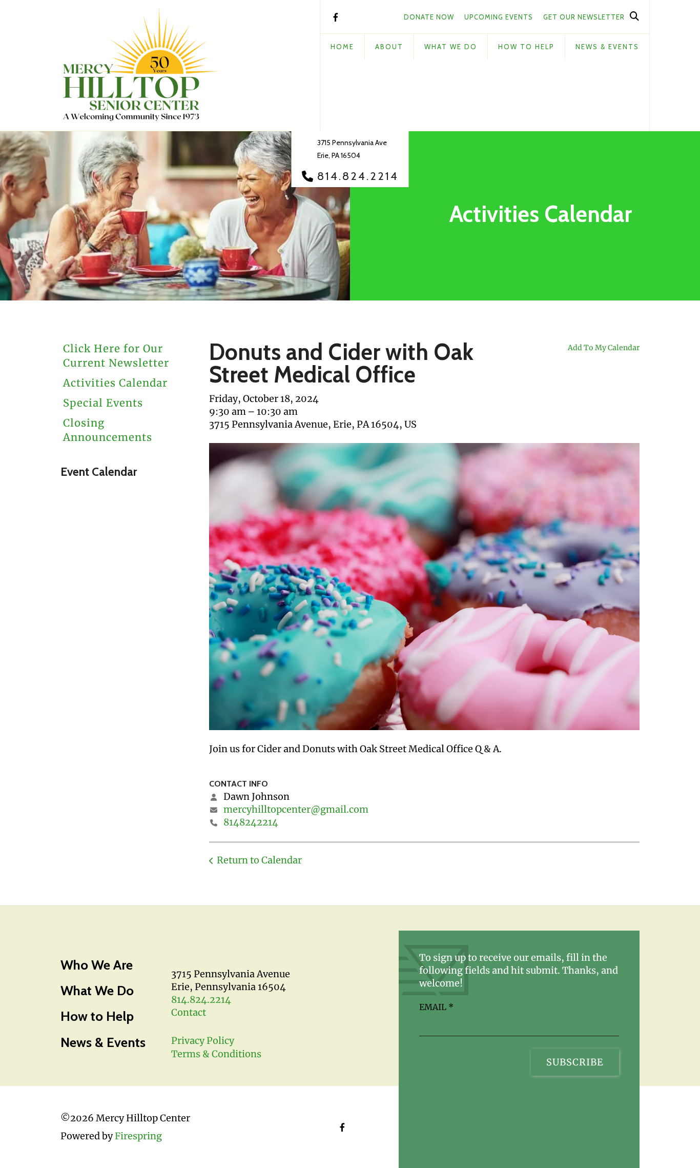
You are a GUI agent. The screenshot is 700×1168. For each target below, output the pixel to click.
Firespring (138, 1136)
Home (342, 47)
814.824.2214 (358, 176)
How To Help (526, 47)
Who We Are (96, 965)
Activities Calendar (115, 382)
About (389, 47)
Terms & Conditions (216, 1054)
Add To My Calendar (604, 347)
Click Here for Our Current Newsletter (116, 355)
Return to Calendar (259, 860)
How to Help (97, 1016)
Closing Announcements (107, 430)
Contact (188, 1012)
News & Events (607, 47)
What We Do (450, 47)
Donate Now (429, 17)
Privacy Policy (202, 1040)
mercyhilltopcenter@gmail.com (295, 809)
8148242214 (250, 822)
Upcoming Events (498, 17)
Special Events (103, 402)
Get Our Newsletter (584, 17)
